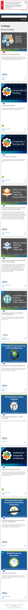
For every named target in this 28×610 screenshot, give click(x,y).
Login (22, 10)
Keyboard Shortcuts (14, 605)
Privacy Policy (20, 604)
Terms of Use (13, 604)
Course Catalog (7, 604)
